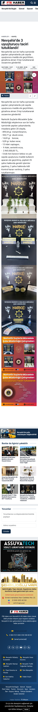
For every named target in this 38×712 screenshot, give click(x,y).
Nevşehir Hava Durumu (26, 658)
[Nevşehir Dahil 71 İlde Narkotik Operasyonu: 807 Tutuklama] (10, 489)
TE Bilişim (24, 700)
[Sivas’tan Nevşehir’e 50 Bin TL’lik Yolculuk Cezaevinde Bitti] (10, 471)
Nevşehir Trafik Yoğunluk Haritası (26, 665)
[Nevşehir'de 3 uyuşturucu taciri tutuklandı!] (19, 82)
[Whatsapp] (25, 647)
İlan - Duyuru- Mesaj (12, 691)
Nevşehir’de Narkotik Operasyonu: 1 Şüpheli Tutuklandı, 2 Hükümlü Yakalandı (27, 497)
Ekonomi (20, 689)
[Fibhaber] (13, 3)
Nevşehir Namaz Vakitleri (10, 665)
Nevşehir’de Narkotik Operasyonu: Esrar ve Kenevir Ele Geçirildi (27, 479)
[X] (13, 647)
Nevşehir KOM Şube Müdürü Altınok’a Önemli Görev (8, 459)
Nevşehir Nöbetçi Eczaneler (10, 658)
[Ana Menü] (35, 3)
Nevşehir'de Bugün (9, 9)
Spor (26, 689)
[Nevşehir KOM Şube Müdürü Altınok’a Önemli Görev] (10, 451)
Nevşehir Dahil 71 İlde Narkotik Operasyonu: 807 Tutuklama (9, 497)
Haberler (5, 36)
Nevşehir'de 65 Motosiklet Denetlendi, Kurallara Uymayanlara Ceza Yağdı (27, 460)
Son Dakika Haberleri (8, 678)
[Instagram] (17, 647)
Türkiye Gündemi (26, 691)
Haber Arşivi (27, 677)
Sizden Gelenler (19, 694)
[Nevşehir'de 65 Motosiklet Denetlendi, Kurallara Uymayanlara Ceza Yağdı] (28, 451)
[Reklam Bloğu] (19, 556)
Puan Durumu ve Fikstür (10, 671)
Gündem (32, 689)
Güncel (21, 9)
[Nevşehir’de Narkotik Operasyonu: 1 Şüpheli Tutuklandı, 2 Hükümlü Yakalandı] (28, 489)
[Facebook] (9, 647)
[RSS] (29, 647)
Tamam (26, 709)
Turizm (13, 689)
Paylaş (6, 95)
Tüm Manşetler (27, 670)
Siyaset (30, 9)
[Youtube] (21, 647)
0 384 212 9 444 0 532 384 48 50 (20, 635)
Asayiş (13, 36)
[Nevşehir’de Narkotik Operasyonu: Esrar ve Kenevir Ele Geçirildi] (28, 471)
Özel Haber (6, 689)
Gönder (6, 531)
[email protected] (20, 631)
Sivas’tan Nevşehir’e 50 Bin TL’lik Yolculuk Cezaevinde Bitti (9, 479)
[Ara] (32, 3)
